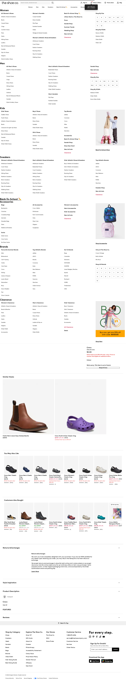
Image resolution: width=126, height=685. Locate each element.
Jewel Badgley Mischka (70, 269)
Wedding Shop (69, 30)
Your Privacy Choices (42, 678)
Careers (28, 644)
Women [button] (30, 7)
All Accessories (37, 205)
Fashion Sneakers (37, 47)
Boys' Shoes (36, 111)
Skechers (66, 131)
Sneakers (8, 638)
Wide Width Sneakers (54, 89)
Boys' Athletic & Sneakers (71, 163)
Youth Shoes (4, 118)
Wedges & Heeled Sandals (40, 33)
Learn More (35, 571)
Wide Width (99, 39)
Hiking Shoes (4, 39)
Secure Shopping (28, 678)
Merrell (66, 276)
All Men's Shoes (11, 66)
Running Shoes (37, 50)
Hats (34, 218)
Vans (34, 289)
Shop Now (99, 341)
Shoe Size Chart (69, 146)
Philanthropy (30, 647)
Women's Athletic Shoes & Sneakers (44, 37)
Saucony (35, 279)
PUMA (66, 127)
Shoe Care (35, 221)
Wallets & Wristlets (6, 227)
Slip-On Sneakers (37, 54)
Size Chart (29, 666)
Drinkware (35, 211)
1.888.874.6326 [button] (71, 635)
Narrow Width (100, 33)
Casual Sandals (37, 16)
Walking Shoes (37, 57)
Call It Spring (4, 259)
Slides (34, 29)
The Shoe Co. (50, 635)
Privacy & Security (9, 678)
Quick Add (11, 487)
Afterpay (29, 663)
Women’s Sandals (38, 13)
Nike (65, 124)
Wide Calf (98, 42)
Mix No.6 (98, 259)
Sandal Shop (68, 23)
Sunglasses (36, 227)
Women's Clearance (7, 303)
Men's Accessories (70, 208)
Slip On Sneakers (69, 176)
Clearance (67, 37)
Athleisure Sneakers (38, 41)
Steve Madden (5, 289)
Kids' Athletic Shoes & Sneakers (74, 160)
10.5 (122, 21)
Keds (34, 266)
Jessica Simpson (5, 276)
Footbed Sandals (37, 26)
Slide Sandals (52, 104)
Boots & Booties (5, 309)
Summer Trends (69, 27)
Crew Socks (4, 239)
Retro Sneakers (5, 180)
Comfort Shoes (5, 29)
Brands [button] (83, 7)
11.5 (100, 85)
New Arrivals (68, 34)
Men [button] (37, 7)
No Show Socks (5, 242)
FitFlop (3, 272)
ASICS (97, 167)
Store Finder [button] (50, 641)
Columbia (67, 256)
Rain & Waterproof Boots (8, 46)
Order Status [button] (71, 647)
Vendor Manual (31, 660)
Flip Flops (35, 23)
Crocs (65, 121)
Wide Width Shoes (6, 144)
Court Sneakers (37, 170)
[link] (28, 437)
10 (118, 21)
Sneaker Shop (100, 188)
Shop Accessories (101, 243)
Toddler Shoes (5, 114)
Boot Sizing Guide (11, 663)
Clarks (3, 263)
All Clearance (68, 327)
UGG (65, 289)
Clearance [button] (91, 7)
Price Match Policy (32, 656)
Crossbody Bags (5, 214)
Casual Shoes (5, 23)
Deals (66, 330)
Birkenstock (4, 256)
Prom (66, 20)
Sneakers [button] (50, 7)
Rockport (66, 279)
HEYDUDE (67, 263)
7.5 (97, 21)
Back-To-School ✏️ (62, 7)
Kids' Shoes (5, 111)
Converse (66, 118)
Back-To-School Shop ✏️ (72, 13)
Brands (7, 653)
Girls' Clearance (68, 309)
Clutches (3, 211)
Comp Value (30, 653)
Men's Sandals (53, 94)
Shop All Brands (101, 264)
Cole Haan (4, 266)
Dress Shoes (9, 83)
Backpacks (4, 208)
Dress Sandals (36, 20)
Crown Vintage (100, 253)
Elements (66, 259)
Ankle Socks (4, 236)
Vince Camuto (5, 295)
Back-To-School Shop (103, 150)
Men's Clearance (38, 303)
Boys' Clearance (68, 306)
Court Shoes (36, 44)
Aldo (2, 253)
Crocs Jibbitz (36, 208)
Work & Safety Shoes (7, 59)
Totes (2, 224)
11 (97, 25)
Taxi (2, 292)
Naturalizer (4, 282)
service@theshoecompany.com (77, 638)
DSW (47, 638)
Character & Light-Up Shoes (9, 127)
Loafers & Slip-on (37, 322)
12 (101, 25)
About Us (29, 641)
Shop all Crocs (91, 349)
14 (112, 85)
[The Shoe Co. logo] (10, 2)
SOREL (66, 282)
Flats (2, 33)
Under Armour (36, 285)
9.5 (114, 21)
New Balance (99, 173)
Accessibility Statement (33, 650)
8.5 (105, 21)
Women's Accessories (71, 205)
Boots (2, 20)
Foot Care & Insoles (38, 214)
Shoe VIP (29, 635)
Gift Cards (29, 638)
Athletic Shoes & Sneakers (8, 16)
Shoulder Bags (5, 221)
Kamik (66, 272)
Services (69, 644)
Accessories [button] (74, 7)
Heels (2, 36)
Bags (2, 205)
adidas (66, 114)
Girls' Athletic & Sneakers (71, 167)
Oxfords (8, 92)
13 (108, 85)
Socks (3, 232)
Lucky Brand (4, 279)
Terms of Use (19, 678)
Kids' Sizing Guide (11, 660)
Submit (115, 649)
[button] (16, 458)
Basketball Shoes (53, 69)
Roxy (2, 285)
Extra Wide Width (95, 99)
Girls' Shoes (36, 132)
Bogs (65, 253)
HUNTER (66, 266)
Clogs (2, 26)
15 (116, 85)
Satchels (3, 218)
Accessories (68, 135)
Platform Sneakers (6, 176)
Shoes (7, 635)
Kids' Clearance (69, 303)
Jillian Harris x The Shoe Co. (73, 17)
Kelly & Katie (99, 256)
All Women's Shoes (7, 13)
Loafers (3, 42)
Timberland (67, 285)
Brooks (34, 259)
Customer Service (72, 641)
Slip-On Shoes (5, 52)
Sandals (3, 49)
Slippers (3, 55)
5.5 (110, 17)
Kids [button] (43, 7)
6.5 (118, 17)
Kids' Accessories (69, 212)
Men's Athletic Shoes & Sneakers (59, 66)
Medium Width (100, 36)
